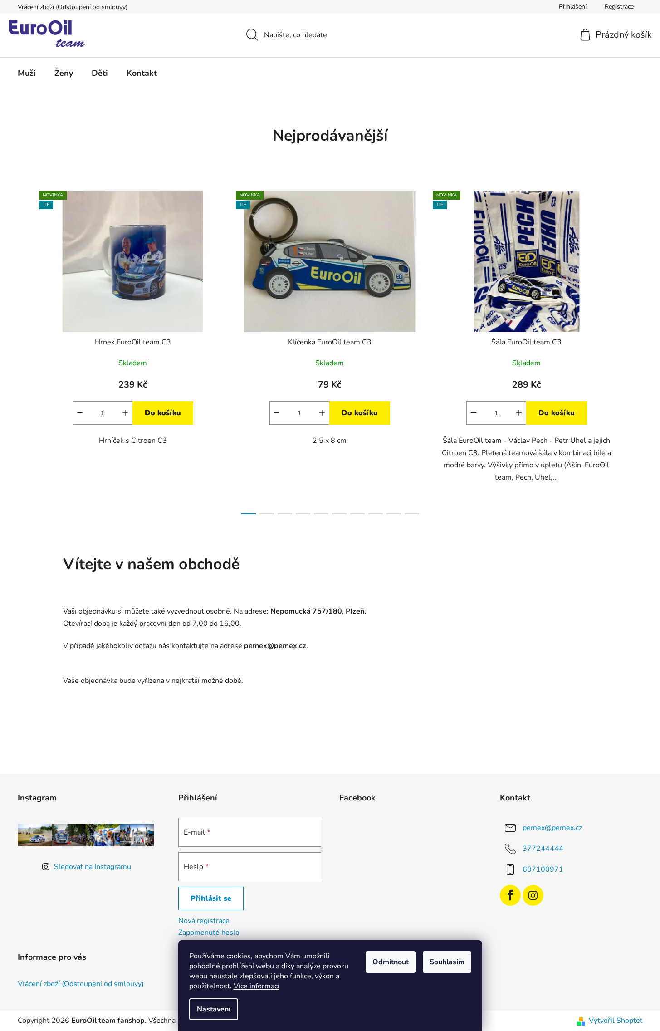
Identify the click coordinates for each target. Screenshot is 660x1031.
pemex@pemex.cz (552, 828)
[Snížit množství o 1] (80, 413)
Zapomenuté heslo (209, 933)
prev (25, 350)
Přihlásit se (211, 898)
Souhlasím (447, 962)
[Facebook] (510, 895)
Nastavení (213, 1009)
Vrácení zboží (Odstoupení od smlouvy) (72, 7)
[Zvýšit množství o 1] (125, 413)
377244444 (543, 849)
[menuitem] (27, 73)
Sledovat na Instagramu (92, 867)
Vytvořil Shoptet (616, 1021)
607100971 (543, 869)
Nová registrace (204, 921)
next (635, 350)
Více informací (256, 986)
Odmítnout (390, 962)
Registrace (619, 6)
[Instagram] (533, 895)
